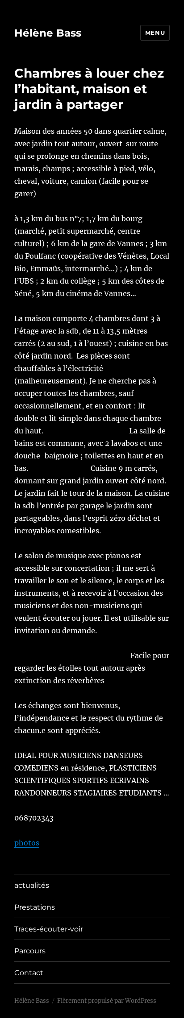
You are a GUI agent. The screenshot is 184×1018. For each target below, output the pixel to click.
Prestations (34, 907)
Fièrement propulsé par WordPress (106, 1001)
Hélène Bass (47, 33)
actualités (31, 885)
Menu (155, 32)
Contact (28, 973)
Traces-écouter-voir (48, 929)
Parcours (30, 951)
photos (26, 842)
